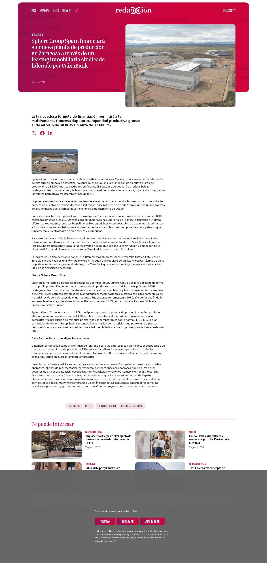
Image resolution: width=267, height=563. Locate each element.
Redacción (37, 35)
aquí (97, 537)
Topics (56, 10)
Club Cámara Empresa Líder (132, 406)
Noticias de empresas (106, 406)
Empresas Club (74, 406)
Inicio (34, 10)
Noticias (89, 406)
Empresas (44, 10)
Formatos (67, 10)
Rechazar (127, 521)
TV (229, 11)
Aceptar (105, 521)
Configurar (152, 521)
